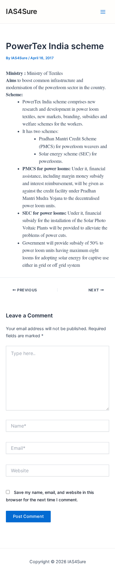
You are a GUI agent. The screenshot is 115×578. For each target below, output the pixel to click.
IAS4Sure (21, 11)
